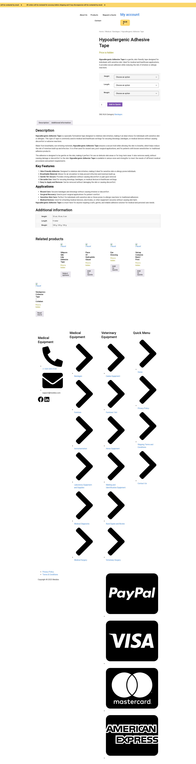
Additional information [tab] (61, 123)
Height (106, 76)
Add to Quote (115, 104)
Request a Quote (109, 15)
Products (94, 15)
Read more (39, 314)
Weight (106, 92)
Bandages (116, 32)
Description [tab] (44, 123)
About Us (83, 15)
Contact (98, 21)
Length (106, 84)
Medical (108, 32)
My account (129, 14)
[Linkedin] (47, 399)
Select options (65, 274)
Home (101, 32)
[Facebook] (41, 399)
